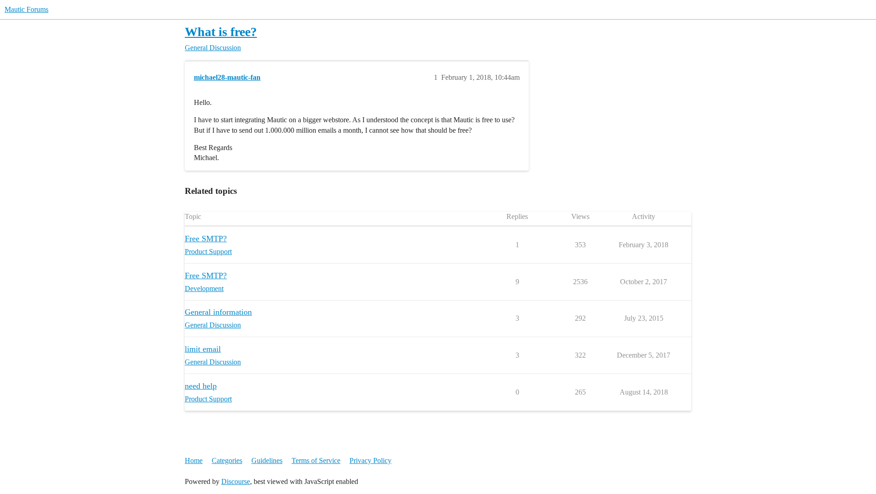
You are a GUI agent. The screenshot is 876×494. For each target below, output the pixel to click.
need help (201, 385)
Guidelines (266, 460)
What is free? (221, 32)
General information (218, 312)
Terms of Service (316, 460)
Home (194, 460)
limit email (203, 349)
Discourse (235, 481)
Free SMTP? (206, 238)
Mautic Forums (26, 9)
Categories (227, 460)
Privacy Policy (370, 460)
